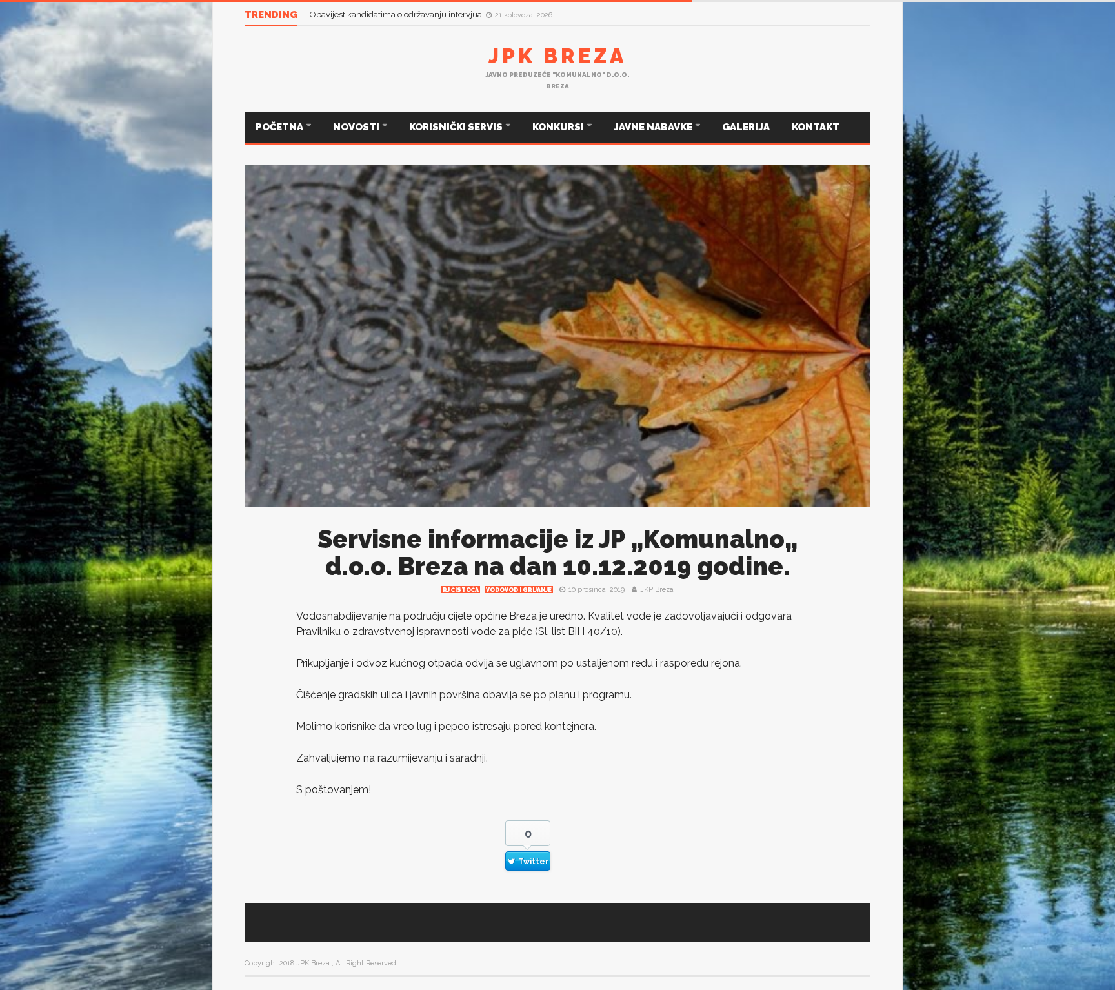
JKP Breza (657, 589)
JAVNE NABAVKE (654, 127)
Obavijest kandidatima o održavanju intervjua (397, 14)
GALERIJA (746, 127)
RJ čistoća (461, 590)
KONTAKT (815, 127)
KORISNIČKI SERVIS (457, 127)
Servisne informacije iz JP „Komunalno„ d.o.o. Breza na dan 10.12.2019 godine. (557, 553)
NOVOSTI (357, 127)
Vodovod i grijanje (519, 590)
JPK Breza (557, 56)
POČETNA (280, 127)
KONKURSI (559, 127)
